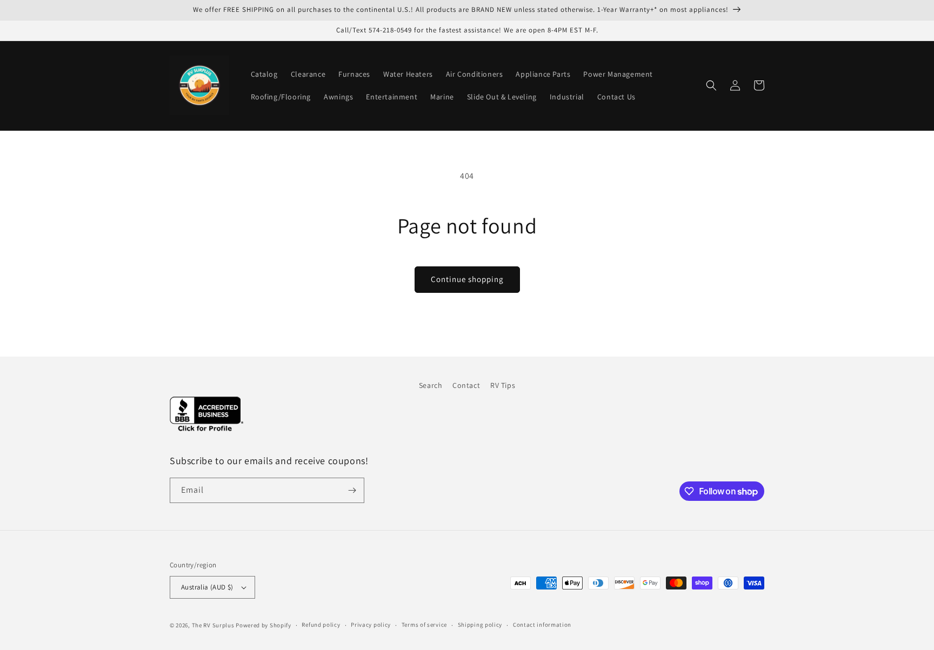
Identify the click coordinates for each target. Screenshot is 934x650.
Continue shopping (467, 279)
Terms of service (424, 624)
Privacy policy (371, 624)
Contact (466, 385)
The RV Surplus (213, 625)
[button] (711, 85)
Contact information (542, 624)
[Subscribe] (352, 490)
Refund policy (321, 624)
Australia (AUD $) (207, 587)
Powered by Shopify (263, 625)
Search (431, 385)
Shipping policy (480, 624)
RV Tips (502, 385)
